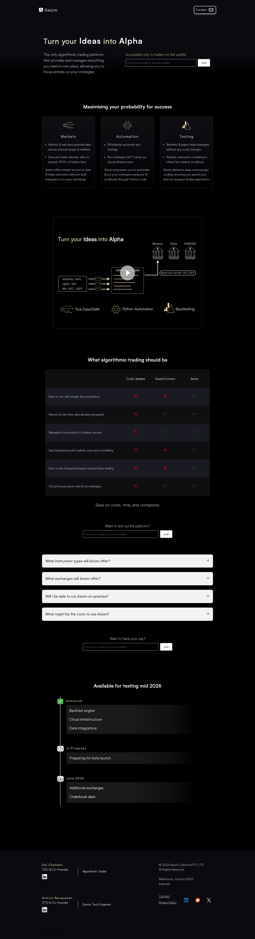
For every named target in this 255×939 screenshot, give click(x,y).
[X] (209, 900)
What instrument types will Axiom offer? (77, 561)
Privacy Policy (167, 902)
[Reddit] (198, 900)
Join (204, 63)
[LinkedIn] (186, 900)
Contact (201, 10)
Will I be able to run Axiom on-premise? (77, 596)
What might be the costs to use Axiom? (77, 614)
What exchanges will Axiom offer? (72, 578)
